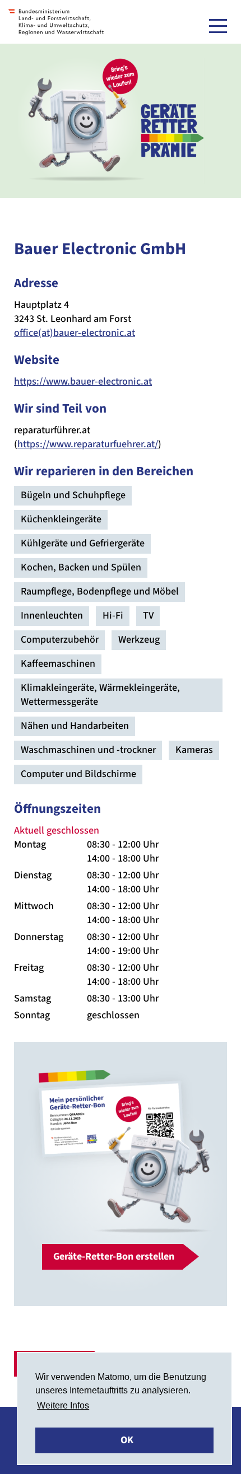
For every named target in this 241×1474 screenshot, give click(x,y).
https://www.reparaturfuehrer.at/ (87, 444)
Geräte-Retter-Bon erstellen (113, 1257)
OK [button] (127, 1440)
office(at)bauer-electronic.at (74, 333)
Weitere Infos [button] (63, 1405)
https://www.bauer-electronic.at (83, 382)
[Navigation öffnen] (218, 25)
